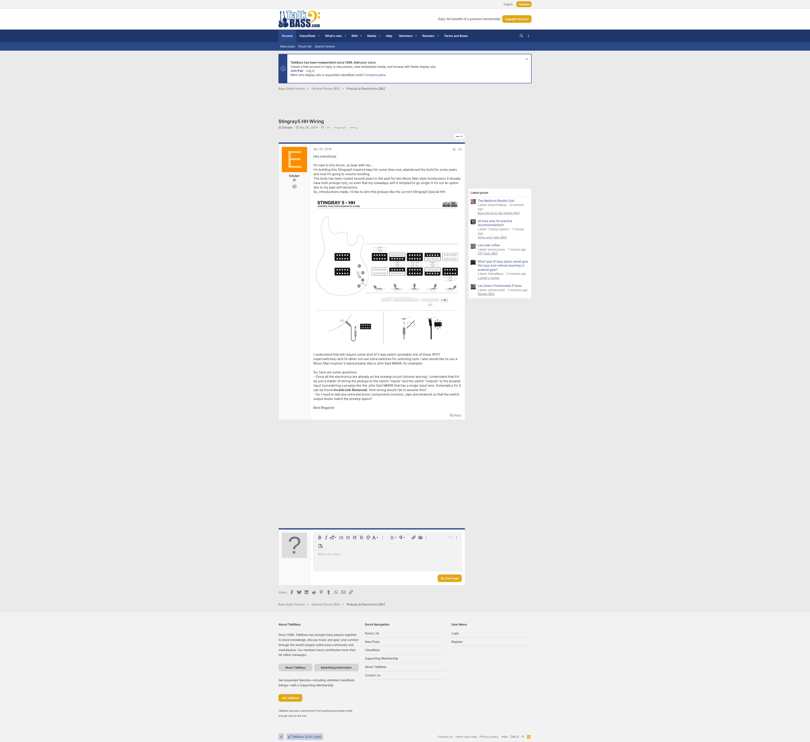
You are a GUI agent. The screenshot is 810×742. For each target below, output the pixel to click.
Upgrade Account (517, 19)
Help (504, 736)
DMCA (514, 736)
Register (457, 641)
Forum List (372, 633)
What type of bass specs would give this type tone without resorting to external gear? (503, 265)
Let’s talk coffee (489, 245)
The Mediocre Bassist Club (496, 200)
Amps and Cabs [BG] (492, 237)
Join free (296, 70)
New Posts (372, 641)
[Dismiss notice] (526, 59)
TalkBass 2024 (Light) (306, 736)
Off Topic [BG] (488, 253)
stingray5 (339, 127)
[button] (319, 36)
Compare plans (374, 75)
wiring (354, 127)
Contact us (372, 675)
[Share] (454, 149)
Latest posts (479, 192)
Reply (458, 415)
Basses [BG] (486, 294)
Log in (310, 70)
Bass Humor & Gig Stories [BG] (499, 213)
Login (455, 633)
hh (328, 127)
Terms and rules (466, 736)
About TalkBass (375, 667)
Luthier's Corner (489, 278)
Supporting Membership (381, 658)
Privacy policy (489, 736)
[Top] (523, 736)
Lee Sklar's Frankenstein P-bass (500, 285)
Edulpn (287, 127)
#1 (460, 149)
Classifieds (372, 650)
